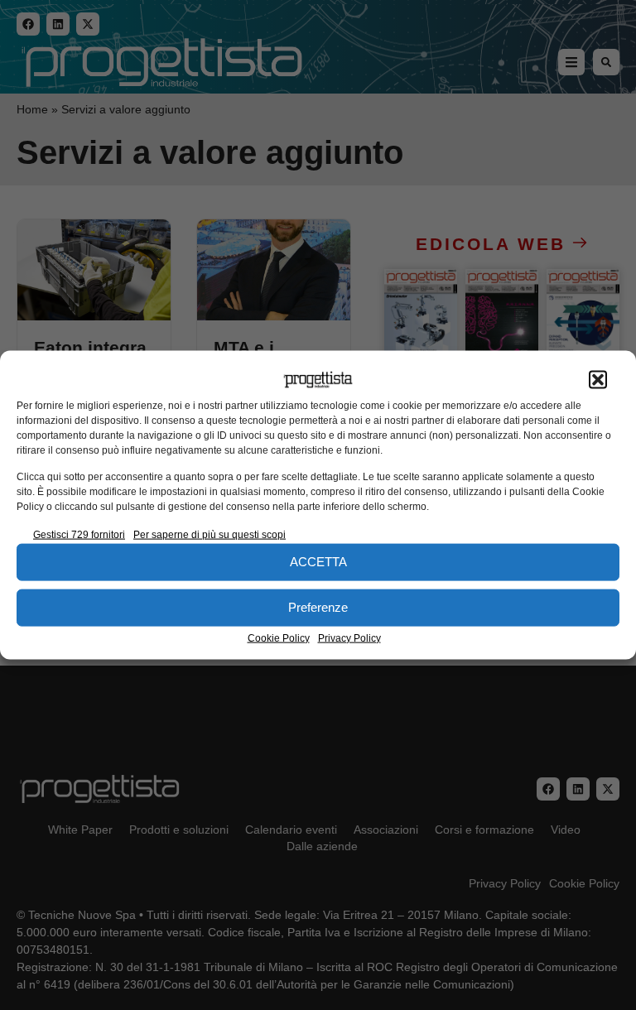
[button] (598, 380)
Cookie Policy (279, 637)
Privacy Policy (349, 637)
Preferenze (318, 607)
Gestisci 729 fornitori (79, 534)
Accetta (318, 562)
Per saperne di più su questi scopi (209, 534)
